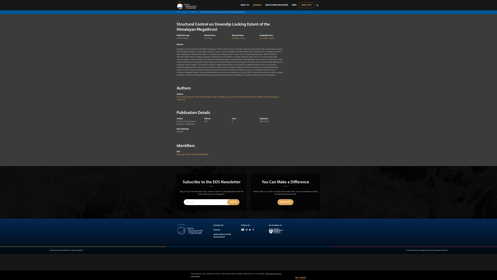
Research (257, 5)
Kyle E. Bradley (219, 97)
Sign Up (233, 202)
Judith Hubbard (205, 97)
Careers (217, 230)
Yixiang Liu (181, 99)
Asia (261, 38)
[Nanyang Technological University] (276, 231)
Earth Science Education (276, 5)
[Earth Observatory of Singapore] (187, 5)
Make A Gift (306, 5)
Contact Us (218, 225)
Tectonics (208, 38)
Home (178, 12)
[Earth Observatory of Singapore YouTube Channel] (242, 229)
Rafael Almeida (244, 97)
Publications (194, 12)
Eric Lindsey (182, 97)
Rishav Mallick (257, 97)
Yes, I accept (300, 278)
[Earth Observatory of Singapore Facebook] (253, 229)
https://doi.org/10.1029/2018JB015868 (192, 154)
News (294, 5)
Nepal (272, 38)
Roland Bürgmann (271, 97)
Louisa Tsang (231, 97)
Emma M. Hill (193, 97)
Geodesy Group (238, 38)
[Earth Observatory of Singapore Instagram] (247, 229)
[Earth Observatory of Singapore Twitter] (250, 229)
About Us (245, 5)
